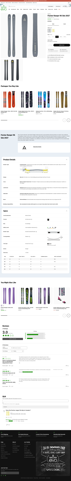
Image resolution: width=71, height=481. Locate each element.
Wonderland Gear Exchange (29, 457)
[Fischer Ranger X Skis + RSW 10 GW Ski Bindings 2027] (9, 99)
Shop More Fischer (37, 146)
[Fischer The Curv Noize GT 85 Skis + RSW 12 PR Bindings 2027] (61, 99)
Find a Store (58, 6)
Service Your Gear (22, 2)
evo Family (27, 442)
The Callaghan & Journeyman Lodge (28, 453)
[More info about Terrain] (31, 219)
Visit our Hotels (8, 2)
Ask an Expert (50, 6)
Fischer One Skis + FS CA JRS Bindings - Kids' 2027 (44, 112)
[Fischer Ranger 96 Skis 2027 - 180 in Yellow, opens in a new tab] (8, 413)
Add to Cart (61, 45)
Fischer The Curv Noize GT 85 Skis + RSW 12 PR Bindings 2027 (61, 112)
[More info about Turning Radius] (29, 236)
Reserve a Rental (15, 2)
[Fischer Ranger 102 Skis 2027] (9, 295)
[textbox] (35, 401)
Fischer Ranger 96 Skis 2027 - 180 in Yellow (18, 413)
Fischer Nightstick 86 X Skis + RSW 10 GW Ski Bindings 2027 (26, 112)
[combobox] (22, 6)
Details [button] (62, 57)
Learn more (17, 403)
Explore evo (35, 2)
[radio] (49, 30)
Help (2, 442)
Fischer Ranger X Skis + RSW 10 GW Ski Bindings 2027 (9, 112)
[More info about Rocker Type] (36, 231)
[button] (35, 334)
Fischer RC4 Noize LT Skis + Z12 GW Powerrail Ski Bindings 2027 (25, 308)
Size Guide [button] (68, 34)
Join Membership (29, 2)
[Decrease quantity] (48, 45)
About (14, 442)
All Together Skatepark (28, 455)
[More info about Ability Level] (36, 227)
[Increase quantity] (51, 45)
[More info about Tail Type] (32, 243)
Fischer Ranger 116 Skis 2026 (42, 307)
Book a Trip (3, 2)
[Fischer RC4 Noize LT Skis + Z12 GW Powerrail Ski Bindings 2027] (26, 295)
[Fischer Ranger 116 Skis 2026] (44, 295)
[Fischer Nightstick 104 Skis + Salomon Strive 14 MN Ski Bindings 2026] (61, 295)
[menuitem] (9, 9)
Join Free (62, 55)
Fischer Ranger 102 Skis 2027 (7, 307)
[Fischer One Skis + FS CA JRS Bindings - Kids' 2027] (44, 99)
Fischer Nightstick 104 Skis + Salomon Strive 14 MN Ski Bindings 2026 (61, 308)
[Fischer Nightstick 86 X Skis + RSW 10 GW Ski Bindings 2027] (26, 99)
